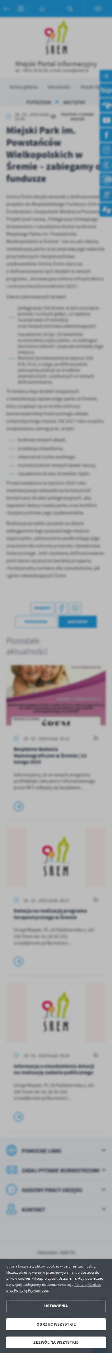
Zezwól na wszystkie (56, 1342)
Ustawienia (56, 1306)
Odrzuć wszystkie (56, 1324)
